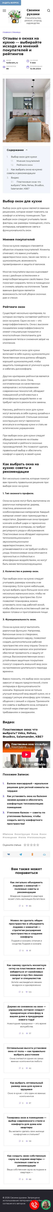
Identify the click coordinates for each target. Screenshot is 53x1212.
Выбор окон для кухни (24, 157)
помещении (10, 837)
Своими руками (33, 12)
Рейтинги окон (25, 165)
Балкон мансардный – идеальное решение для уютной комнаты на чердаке (28, 787)
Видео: (15, 177)
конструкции (23, 834)
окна (35, 834)
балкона (8, 834)
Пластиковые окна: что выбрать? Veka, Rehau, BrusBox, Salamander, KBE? (27, 185)
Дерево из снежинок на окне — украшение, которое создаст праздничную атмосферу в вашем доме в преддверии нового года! (26, 1013)
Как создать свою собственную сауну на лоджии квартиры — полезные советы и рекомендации (26, 1160)
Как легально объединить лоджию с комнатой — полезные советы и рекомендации (26, 887)
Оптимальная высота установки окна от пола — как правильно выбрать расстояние (26, 1051)
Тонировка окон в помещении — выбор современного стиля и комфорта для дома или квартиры (26, 1122)
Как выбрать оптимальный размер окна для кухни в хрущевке (26, 1086)
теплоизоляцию (37, 837)
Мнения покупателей (28, 161)
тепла (23, 837)
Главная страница (12, 32)
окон (43, 834)
